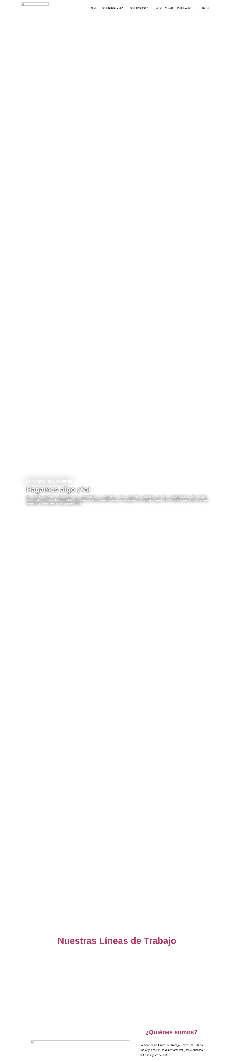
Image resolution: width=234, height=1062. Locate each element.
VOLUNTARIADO (164, 8)
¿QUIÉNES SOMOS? (112, 8)
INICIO (93, 8)
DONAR (206, 8)
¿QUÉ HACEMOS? (139, 8)
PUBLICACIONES (186, 8)
